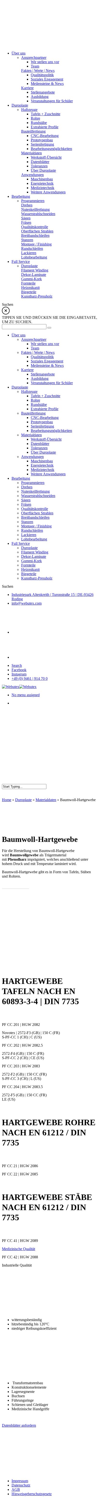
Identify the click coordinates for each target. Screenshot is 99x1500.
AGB (16, 1489)
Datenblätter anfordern (19, 1425)
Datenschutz (21, 1485)
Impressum (20, 1481)
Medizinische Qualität (18, 1249)
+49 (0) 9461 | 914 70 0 (30, 678)
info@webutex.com (27, 603)
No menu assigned (26, 695)
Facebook (19, 670)
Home (6, 800)
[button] (15, 885)
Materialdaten (46, 800)
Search (17, 665)
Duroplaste (23, 800)
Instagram (19, 674)
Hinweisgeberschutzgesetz (32, 1494)
